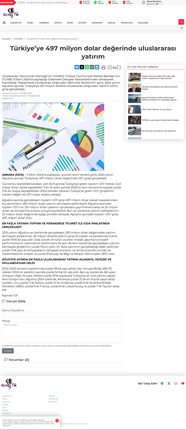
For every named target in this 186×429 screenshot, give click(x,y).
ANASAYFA (16, 23)
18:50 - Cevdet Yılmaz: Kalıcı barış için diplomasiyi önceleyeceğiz (42, 2)
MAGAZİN (143, 23)
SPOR (70, 23)
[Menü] (182, 28)
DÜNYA (58, 23)
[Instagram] (176, 383)
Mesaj (6, 320)
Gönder (8, 350)
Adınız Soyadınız (13, 310)
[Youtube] (183, 383)
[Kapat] (57, 421)
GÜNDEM (44, 23)
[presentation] (72, 2)
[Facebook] (162, 383)
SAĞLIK (111, 23)
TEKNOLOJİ (127, 23)
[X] (169, 383)
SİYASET (82, 23)
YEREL (30, 23)
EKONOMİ (97, 23)
